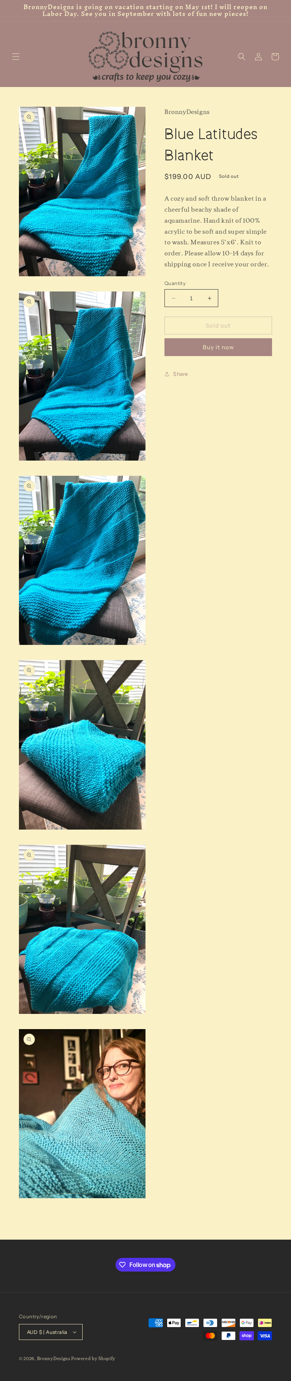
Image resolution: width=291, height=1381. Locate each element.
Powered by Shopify (93, 1359)
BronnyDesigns (53, 1359)
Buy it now (218, 347)
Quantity (175, 283)
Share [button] (180, 374)
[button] (16, 56)
